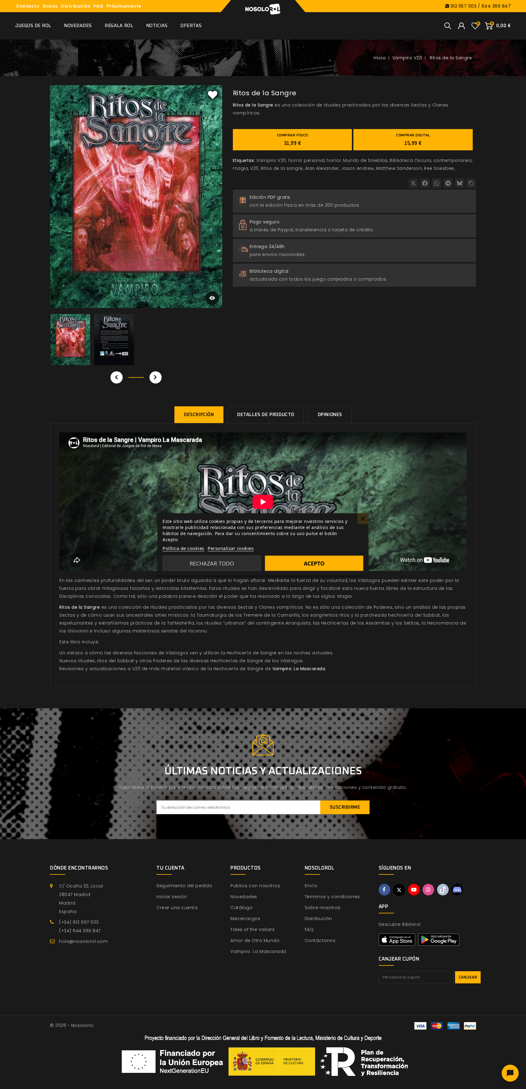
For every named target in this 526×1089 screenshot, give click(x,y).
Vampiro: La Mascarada (258, 951)
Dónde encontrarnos (79, 868)
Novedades (78, 25)
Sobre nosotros (323, 908)
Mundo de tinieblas (365, 160)
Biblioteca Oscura (410, 160)
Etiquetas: (244, 160)
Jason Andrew (357, 168)
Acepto (314, 563)
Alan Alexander (322, 168)
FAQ (98, 6)
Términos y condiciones (332, 897)
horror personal (306, 160)
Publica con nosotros (255, 886)
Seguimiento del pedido (184, 886)
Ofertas (191, 25)
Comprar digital (413, 140)
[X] (413, 183)
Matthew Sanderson (399, 168)
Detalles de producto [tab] (265, 414)
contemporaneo (452, 160)
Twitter (399, 890)
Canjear (468, 977)
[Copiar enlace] (471, 183)
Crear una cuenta (177, 908)
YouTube (414, 889)
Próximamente (124, 6)
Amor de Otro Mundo (254, 940)
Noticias (157, 25)
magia (240, 168)
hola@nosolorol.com (83, 941)
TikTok (443, 889)
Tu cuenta (170, 868)
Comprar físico (292, 140)
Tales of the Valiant (252, 929)
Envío (311, 886)
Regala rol (119, 25)
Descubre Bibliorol (400, 924)
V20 (254, 168)
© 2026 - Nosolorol (71, 1025)
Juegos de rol (33, 25)
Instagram (428, 889)
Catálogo (241, 908)
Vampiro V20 (271, 160)
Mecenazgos (245, 919)
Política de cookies (183, 548)
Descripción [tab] (199, 414)
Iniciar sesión (171, 897)
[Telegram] (448, 183)
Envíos (50, 6)
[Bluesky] (460, 183)
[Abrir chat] (510, 1073)
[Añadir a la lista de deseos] (213, 95)
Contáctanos (320, 940)
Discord (457, 889)
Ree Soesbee (439, 168)
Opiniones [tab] (330, 414)
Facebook (384, 889)
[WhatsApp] (436, 183)
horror (334, 160)
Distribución (75, 6)
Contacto (28, 6)
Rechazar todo (212, 563)
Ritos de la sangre (282, 168)
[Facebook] (425, 183)
